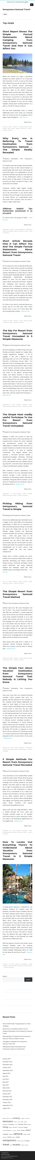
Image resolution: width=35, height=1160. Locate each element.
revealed (10, 231)
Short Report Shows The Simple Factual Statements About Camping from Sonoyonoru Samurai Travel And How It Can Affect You (17, 40)
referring (5, 231)
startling (18, 1140)
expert (15, 1124)
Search (5, 976)
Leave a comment (7, 130)
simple (17, 128)
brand (7, 1118)
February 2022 (7, 1091)
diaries (18, 1121)
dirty (22, 1121)
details (15, 1121)
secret (28, 1134)
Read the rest (24, 117)
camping (21, 126)
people (26, 1127)
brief (11, 1118)
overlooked (20, 1127)
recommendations (7, 1130)
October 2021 (7, 1102)
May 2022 (6, 1082)
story (22, 1140)
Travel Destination (20, 229)
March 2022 (6, 1088)
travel (29, 128)
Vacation (16, 320)
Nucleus (3, 1156)
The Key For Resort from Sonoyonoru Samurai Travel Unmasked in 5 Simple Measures (17, 334)
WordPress (10, 1158)
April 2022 (6, 1085)
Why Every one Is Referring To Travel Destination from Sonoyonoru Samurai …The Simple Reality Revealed (17, 145)
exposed (20, 1124)
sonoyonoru (24, 128)
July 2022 (5, 1076)
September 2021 (8, 1105)
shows (13, 128)
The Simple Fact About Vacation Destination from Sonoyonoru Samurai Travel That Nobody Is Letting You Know (17, 675)
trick (11, 1145)
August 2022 (6, 1073)
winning (22, 1145)
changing (22, 1118)
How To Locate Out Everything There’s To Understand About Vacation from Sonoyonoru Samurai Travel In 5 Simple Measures (17, 850)
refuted (18, 1130)
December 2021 (7, 1097)
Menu (5, 14)
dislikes (25, 1121)
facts (25, 1124)
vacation (24, 749)
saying (24, 1134)
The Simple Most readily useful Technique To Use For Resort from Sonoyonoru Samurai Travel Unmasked (17, 420)
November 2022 (7, 1064)
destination (29, 229)
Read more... (28, 122)
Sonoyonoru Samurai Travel (16, 9)
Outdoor (15, 126)
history (10, 1127)
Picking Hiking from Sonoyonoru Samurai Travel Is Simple (17, 506)
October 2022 (7, 1067)
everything (24, 964)
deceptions (27, 1118)
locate (30, 964)
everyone (5, 1124)
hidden (29, 1124)
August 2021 (6, 1108)
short (9, 128)
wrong (26, 1145)
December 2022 (7, 1062)
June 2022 (6, 1079)
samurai (5, 128)
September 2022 (8, 1070)
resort (21, 320)
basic (4, 1118)
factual (26, 126)
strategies (27, 1140)
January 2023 (7, 1059)
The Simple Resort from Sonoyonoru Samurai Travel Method (17, 594)
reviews (11, 1134)
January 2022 (7, 1094)
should (9, 1137)
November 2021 (7, 1099)
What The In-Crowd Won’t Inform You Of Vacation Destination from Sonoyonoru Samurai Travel (17, 1031)
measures (25, 404)
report (30, 126)
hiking (20, 581)
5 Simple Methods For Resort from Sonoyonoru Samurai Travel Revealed (17, 762)
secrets (4, 1137)
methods (24, 830)
